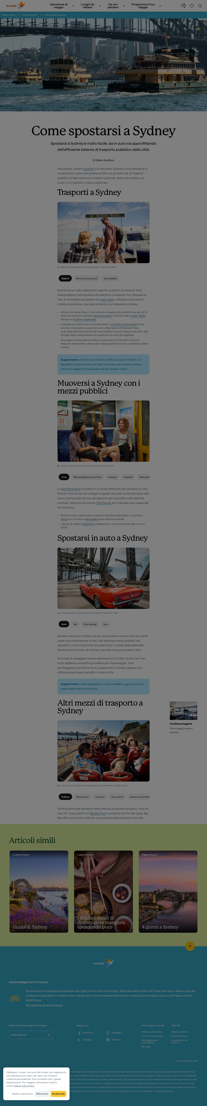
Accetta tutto (58, 1094)
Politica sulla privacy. (24, 1086)
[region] (36, 1083)
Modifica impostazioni (22, 1094)
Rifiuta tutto (42, 1094)
